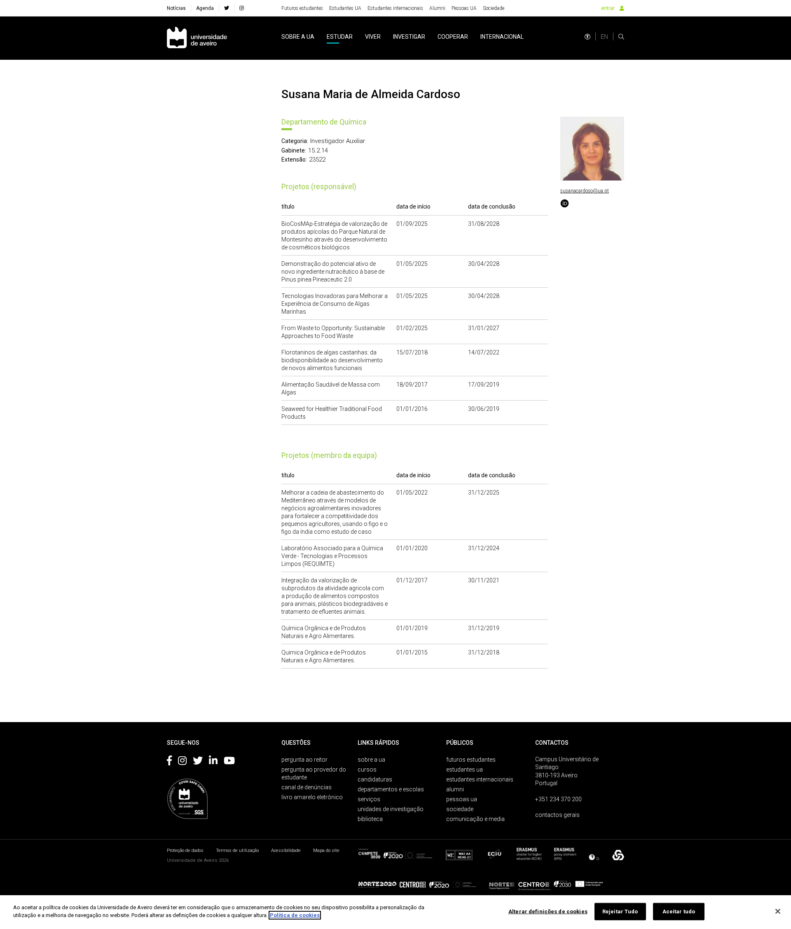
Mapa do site (326, 850)
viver (373, 36)
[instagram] (241, 8)
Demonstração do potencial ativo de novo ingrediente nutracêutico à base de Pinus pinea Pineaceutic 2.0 (332, 271)
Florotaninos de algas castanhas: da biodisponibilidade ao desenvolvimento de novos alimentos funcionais (332, 360)
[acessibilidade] (587, 37)
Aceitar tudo (678, 911)
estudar (340, 36)
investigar (409, 36)
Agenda (205, 8)
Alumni (437, 8)
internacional (502, 36)
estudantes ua (464, 769)
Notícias (176, 8)
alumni (455, 789)
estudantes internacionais (479, 779)
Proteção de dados (185, 850)
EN (604, 36)
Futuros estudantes (302, 8)
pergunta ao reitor (304, 759)
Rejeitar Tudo (620, 911)
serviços (369, 799)
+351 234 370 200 (558, 799)
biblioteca (370, 819)
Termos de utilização (237, 850)
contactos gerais (557, 815)
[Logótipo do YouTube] (229, 762)
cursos (367, 769)
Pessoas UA (464, 8)
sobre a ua (297, 36)
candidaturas (375, 779)
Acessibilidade (286, 850)
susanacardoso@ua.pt (584, 191)
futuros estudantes (471, 759)
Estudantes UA (345, 8)
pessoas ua (461, 799)
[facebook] (226, 8)
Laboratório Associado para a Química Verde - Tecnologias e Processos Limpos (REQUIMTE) (332, 556)
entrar (608, 8)
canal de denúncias (306, 787)
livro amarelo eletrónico (312, 797)
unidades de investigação (391, 809)
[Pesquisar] (621, 36)
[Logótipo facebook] (169, 762)
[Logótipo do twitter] (198, 762)
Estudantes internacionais (395, 8)
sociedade (459, 809)
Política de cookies (295, 915)
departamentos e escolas (391, 789)
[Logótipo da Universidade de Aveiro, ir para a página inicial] (197, 38)
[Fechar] (778, 911)
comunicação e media (475, 819)
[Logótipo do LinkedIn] (213, 762)
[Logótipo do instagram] (182, 762)
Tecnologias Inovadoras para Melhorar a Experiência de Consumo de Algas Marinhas (334, 304)
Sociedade (493, 8)
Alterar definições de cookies (547, 911)
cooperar (453, 36)
